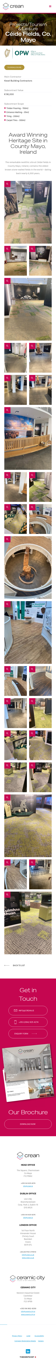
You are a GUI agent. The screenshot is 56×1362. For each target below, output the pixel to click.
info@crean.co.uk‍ (28, 1255)
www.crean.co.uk (28, 1258)
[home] (12, 6)
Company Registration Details (25, 1341)
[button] (50, 6)
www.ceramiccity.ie (28, 1314)
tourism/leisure (14, 67)
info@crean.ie (26, 1010)
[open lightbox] (28, 212)
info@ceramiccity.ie (28, 1311)
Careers (41, 1341)
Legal (28, 1336)
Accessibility (39, 1336)
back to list (19, 965)
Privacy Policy (17, 1336)
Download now (27, 1124)
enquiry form (21, 1034)
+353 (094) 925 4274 (28, 1022)
